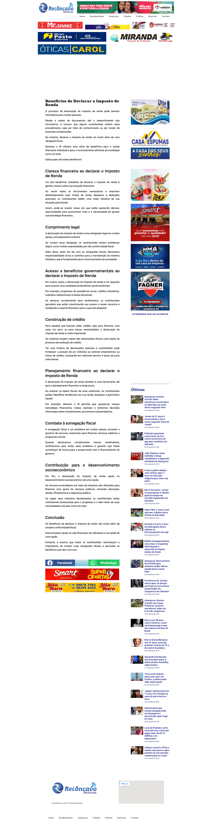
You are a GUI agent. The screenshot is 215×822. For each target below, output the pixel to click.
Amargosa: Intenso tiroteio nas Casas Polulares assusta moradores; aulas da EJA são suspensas (155, 605)
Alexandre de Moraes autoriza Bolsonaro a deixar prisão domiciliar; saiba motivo (156, 661)
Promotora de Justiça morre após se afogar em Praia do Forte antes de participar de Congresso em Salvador (156, 586)
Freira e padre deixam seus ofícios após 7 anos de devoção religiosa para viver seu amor (156, 475)
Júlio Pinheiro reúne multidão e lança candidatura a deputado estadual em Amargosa (156, 457)
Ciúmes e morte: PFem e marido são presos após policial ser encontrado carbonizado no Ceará (156, 751)
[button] (60, 563)
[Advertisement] (107, 74)
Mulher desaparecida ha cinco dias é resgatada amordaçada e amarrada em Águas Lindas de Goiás (156, 546)
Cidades (127, 16)
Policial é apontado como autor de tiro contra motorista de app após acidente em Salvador (155, 438)
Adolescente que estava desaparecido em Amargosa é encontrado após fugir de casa (156, 713)
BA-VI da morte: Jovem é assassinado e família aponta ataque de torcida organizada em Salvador (156, 495)
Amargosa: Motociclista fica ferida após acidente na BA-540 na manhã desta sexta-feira (157, 566)
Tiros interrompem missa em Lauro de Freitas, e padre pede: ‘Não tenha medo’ (155, 678)
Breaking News (97, 16)
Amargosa (114, 16)
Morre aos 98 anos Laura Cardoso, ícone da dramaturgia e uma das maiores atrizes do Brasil (156, 625)
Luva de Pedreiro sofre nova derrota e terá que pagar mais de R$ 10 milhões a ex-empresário (156, 733)
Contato (166, 16)
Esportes (152, 16)
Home (82, 16)
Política (139, 16)
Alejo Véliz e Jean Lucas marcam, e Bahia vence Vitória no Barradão (156, 512)
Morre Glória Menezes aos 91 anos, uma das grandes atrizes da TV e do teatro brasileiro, (156, 644)
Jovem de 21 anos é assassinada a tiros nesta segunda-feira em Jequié (156, 420)
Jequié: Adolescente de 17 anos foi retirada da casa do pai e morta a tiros (156, 695)
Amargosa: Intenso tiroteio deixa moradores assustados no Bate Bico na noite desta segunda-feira (156, 402)
